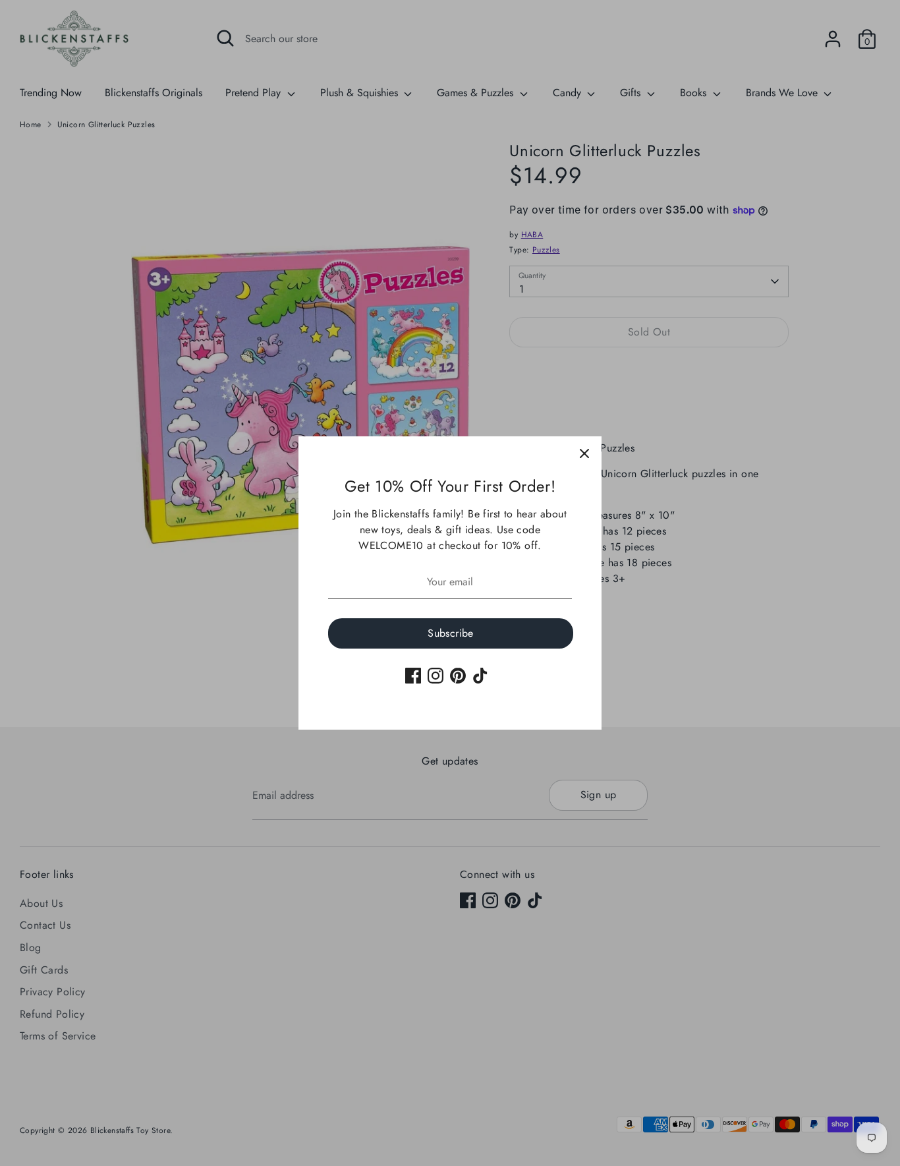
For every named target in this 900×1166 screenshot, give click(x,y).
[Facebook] (413, 676)
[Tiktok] (480, 676)
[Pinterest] (458, 676)
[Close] (584, 453)
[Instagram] (435, 676)
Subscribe (451, 633)
